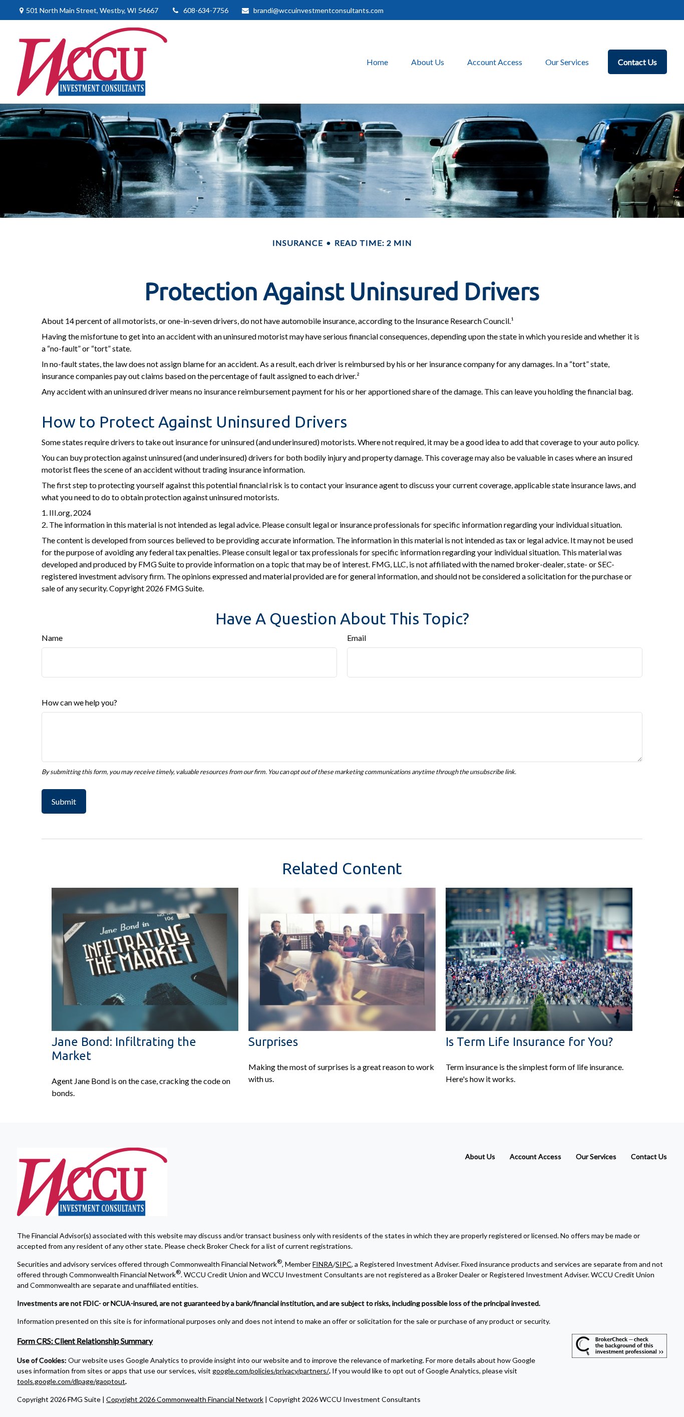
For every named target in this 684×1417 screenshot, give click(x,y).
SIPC (343, 1264)
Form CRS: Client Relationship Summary (85, 1340)
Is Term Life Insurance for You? (529, 1041)
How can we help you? (79, 702)
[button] (377, 62)
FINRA (322, 1264)
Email (356, 637)
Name (52, 637)
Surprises (273, 1041)
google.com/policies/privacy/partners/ (270, 1370)
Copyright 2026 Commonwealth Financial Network (184, 1399)
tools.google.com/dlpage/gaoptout (71, 1381)
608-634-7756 (205, 10)
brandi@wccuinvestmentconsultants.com (318, 10)
